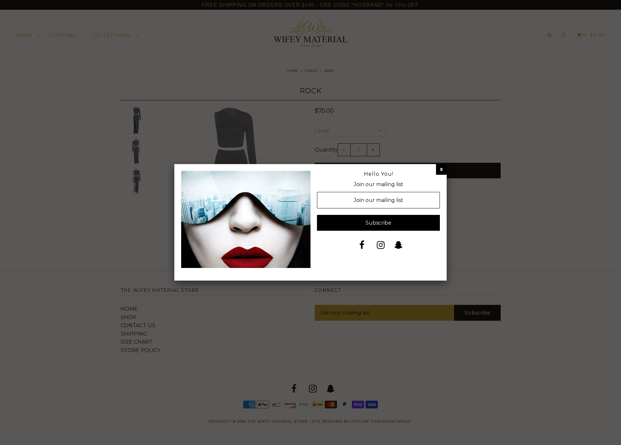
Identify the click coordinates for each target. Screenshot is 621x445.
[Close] (441, 169)
